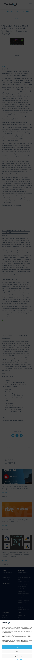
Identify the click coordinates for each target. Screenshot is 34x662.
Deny (17, 651)
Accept (17, 647)
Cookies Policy (13, 659)
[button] (31, 623)
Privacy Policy (20, 659)
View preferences (17, 656)
